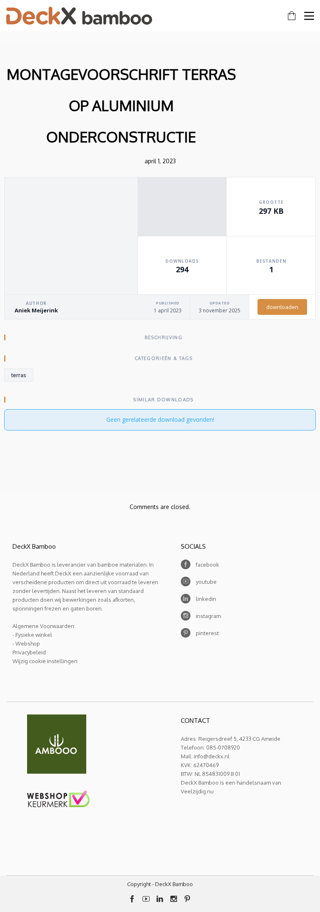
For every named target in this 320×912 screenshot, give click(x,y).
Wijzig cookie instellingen (45, 661)
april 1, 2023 (160, 161)
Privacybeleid (29, 652)
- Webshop (26, 643)
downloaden (282, 307)
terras (18, 375)
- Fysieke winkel (32, 634)
